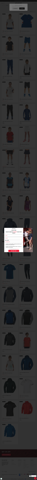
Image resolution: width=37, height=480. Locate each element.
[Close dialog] (31, 228)
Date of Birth (7, 240)
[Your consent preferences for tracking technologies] (1, 478)
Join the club (13, 250)
